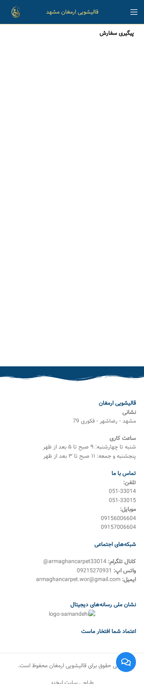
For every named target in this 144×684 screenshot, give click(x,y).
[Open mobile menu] (134, 12)
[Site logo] (16, 12)
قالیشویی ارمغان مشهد (72, 12)
